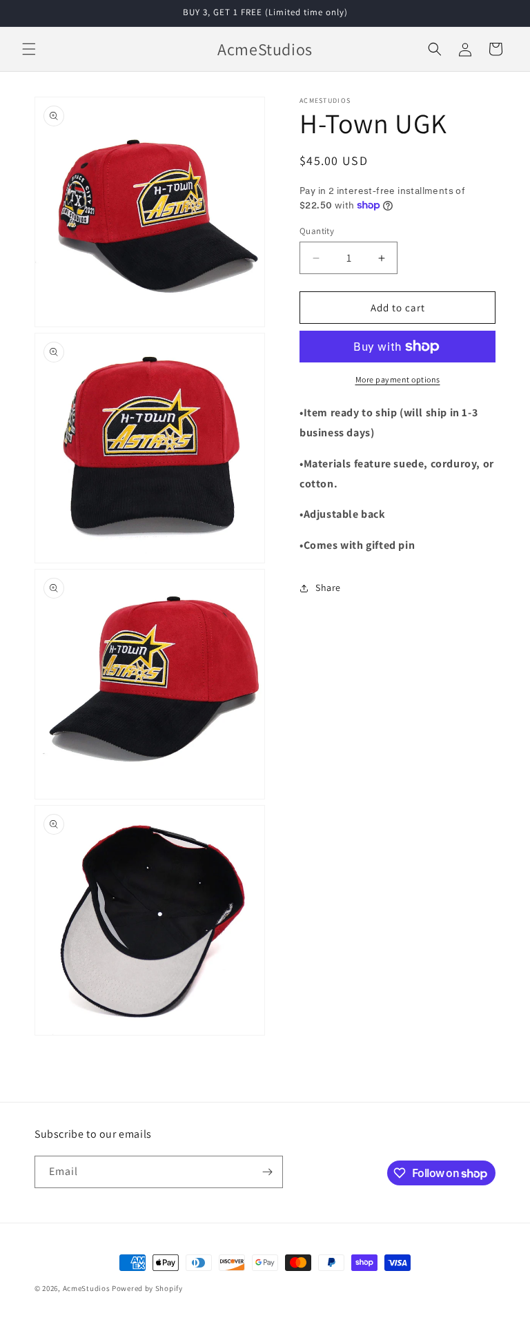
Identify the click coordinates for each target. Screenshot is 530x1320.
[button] (29, 49)
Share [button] (328, 587)
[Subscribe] (267, 1172)
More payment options (397, 379)
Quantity (317, 231)
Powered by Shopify (147, 1288)
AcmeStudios (86, 1288)
